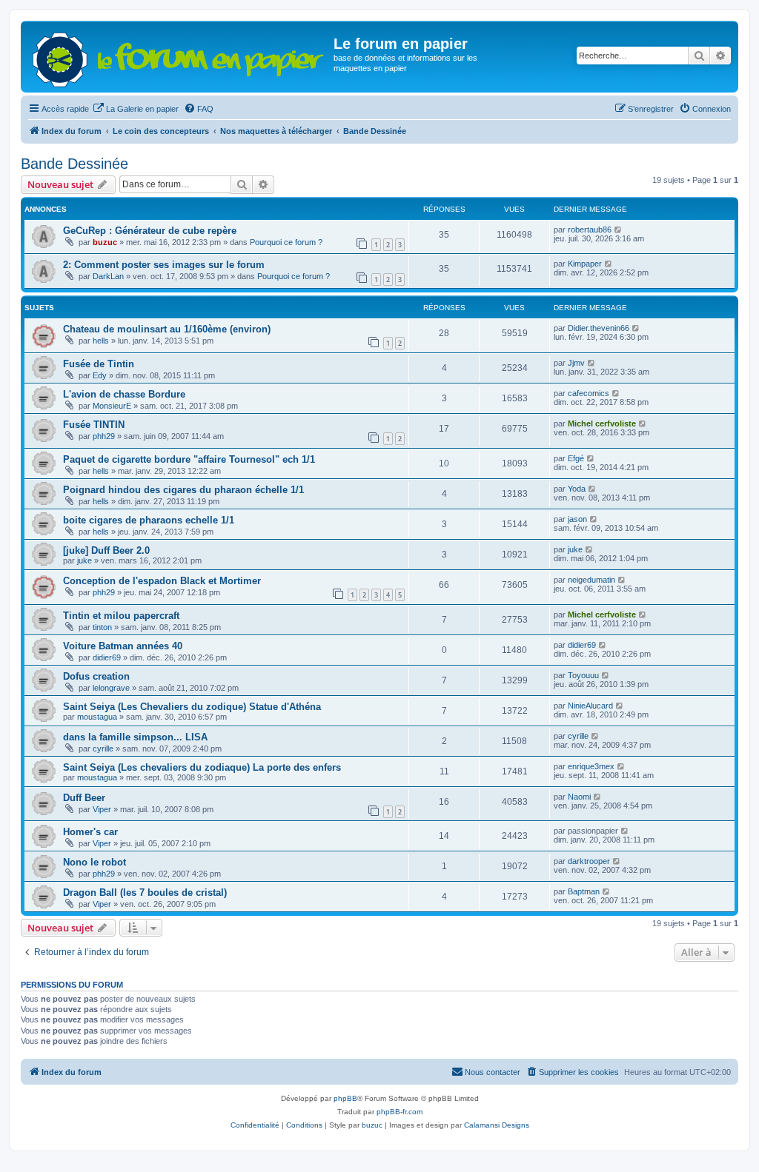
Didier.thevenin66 (598, 328)
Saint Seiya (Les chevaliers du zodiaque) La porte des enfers (202, 767)
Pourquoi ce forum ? (286, 242)
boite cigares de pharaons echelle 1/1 (148, 520)
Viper (102, 809)
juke (84, 560)
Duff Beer (84, 797)
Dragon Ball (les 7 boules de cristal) (145, 892)
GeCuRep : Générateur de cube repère (149, 230)
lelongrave (111, 687)
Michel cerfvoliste (602, 423)
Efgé (576, 458)
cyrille (103, 748)
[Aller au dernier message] (618, 229)
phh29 (104, 436)
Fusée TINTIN (94, 424)
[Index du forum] (179, 56)
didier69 (107, 657)
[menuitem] (136, 109)
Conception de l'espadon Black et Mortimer (162, 580)
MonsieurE (112, 405)
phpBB (345, 1098)
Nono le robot (94, 862)
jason (577, 519)
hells (101, 340)
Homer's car (90, 831)
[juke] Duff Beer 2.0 (106, 550)
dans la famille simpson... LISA (135, 737)
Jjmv (576, 362)
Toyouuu (583, 675)
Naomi (579, 796)
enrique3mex (591, 766)
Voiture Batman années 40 (122, 646)
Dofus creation (96, 676)
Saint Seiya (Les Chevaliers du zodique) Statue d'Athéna (192, 706)
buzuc (105, 242)
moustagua (97, 716)
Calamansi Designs (496, 1125)
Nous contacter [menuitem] (492, 1072)
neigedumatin (591, 579)
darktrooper (589, 861)
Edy (100, 375)
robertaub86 (589, 229)
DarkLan (108, 276)
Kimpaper (585, 263)
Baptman (584, 891)
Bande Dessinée (74, 163)
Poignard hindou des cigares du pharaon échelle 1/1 (183, 489)
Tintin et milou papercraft (121, 615)
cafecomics (588, 393)
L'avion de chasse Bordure (124, 394)
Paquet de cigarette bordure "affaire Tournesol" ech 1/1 (189, 459)
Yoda (577, 488)
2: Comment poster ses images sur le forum (164, 264)
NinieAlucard (590, 705)
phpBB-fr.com (399, 1112)
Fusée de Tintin (98, 363)
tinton (102, 627)
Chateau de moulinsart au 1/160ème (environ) (167, 329)
